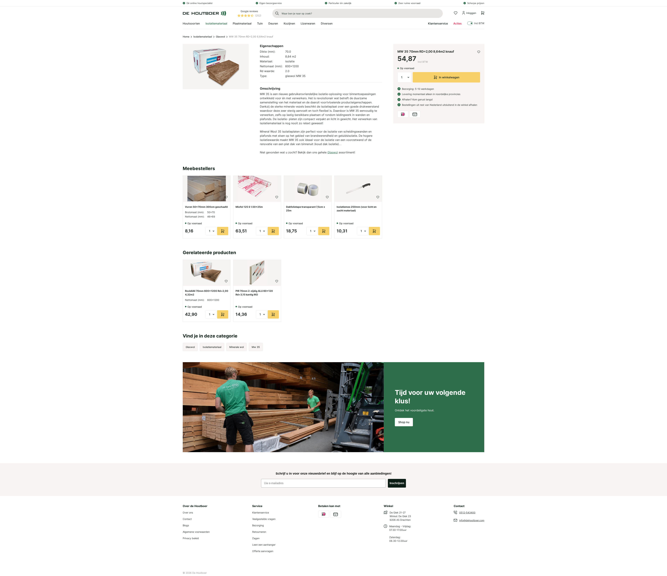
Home (186, 36)
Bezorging (258, 525)
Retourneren (259, 531)
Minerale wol (236, 346)
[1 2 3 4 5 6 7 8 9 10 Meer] (404, 77)
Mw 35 (256, 346)
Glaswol (220, 36)
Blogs (186, 525)
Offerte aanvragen (262, 551)
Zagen (256, 538)
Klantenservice (438, 23)
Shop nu (403, 422)
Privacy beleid (191, 538)
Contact (187, 518)
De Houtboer (199, 572)
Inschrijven (397, 483)
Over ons (188, 512)
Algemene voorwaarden (196, 531)
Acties (457, 23)
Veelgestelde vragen (263, 518)
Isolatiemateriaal (202, 36)
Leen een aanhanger (263, 544)
